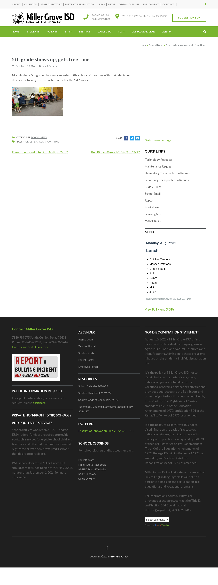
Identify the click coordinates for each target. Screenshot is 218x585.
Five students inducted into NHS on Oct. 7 (40, 152)
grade (40, 141)
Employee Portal (88, 366)
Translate (165, 525)
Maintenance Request (159, 166)
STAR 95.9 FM (86, 478)
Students (33, 31)
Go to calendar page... (159, 140)
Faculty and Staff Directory (30, 347)
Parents (52, 31)
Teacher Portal (87, 346)
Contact (168, 4)
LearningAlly (153, 214)
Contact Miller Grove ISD (32, 329)
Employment (151, 4)
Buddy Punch (153, 187)
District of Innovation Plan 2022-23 (101, 431)
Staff (68, 31)
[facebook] (205, 4)
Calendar (30, 4)
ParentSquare (86, 459)
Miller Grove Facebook (92, 464)
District (84, 31)
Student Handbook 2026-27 (94, 393)
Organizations (129, 4)
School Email (153, 193)
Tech (121, 31)
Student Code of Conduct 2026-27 (98, 399)
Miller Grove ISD (118, 556)
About (16, 4)
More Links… (153, 221)
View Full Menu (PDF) (159, 309)
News (111, 4)
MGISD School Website (92, 469)
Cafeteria (104, 31)
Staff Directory (51, 4)
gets (32, 141)
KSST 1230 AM (87, 474)
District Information (79, 4)
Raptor (149, 200)
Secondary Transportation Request (167, 180)
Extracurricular (143, 31)
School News (39, 137)
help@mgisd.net (101, 18)
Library (167, 31)
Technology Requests (158, 159)
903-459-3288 (100, 15)
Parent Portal (86, 359)
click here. (39, 403)
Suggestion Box (189, 17)
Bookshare (152, 207)
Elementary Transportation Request (168, 173)
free (26, 141)
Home (15, 31)
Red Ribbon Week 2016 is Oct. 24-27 (115, 152)
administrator (50, 66)
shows (49, 141)
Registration (85, 339)
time (56, 141)
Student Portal (86, 353)
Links (101, 4)
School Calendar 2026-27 (93, 386)
